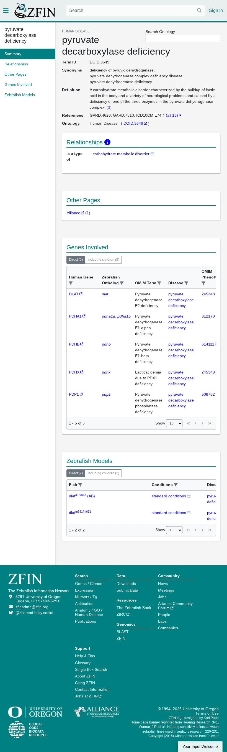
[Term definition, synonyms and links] (152, 154)
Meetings (166, 590)
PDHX (74, 372)
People (164, 614)
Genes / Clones (88, 583)
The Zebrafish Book (134, 607)
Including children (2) (103, 473)
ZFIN (121, 638)
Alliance (73, 213)
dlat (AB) (82, 496)
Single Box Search (91, 669)
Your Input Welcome (200, 747)
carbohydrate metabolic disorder (121, 154)
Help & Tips (85, 656)
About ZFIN (85, 676)
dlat (80, 512)
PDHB (74, 344)
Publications (85, 621)
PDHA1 (75, 316)
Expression (84, 590)
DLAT (74, 294)
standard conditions (169, 496)
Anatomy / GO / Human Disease (89, 612)
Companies (168, 628)
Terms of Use (207, 713)
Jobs (162, 597)
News (163, 583)
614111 (208, 344)
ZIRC (121, 614)
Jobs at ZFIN (86, 696)
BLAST (123, 632)
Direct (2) (76, 473)
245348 (208, 294)
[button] (71, 283)
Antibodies (84, 603)
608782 (208, 394)
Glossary (83, 663)
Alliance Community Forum (175, 605)
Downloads (126, 583)
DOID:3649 (133, 123)
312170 (208, 316)
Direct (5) (76, 260)
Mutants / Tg (86, 597)
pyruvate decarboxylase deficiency (20, 35)
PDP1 (74, 394)
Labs (162, 621)
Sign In (216, 10)
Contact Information (92, 689)
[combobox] (135, 10)
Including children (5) (103, 260)
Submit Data (127, 590)
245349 (208, 372)
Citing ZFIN (85, 683)
